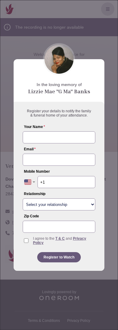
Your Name (34, 127)
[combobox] (30, 182)
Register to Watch (59, 257)
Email (30, 149)
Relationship (34, 194)
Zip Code (31, 216)
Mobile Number (37, 171)
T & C (60, 238)
